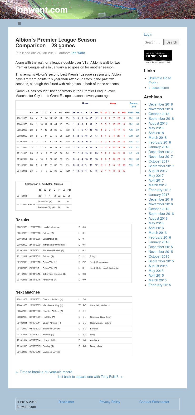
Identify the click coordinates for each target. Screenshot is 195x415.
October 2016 (159, 208)
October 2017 (159, 161)
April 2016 (156, 227)
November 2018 (161, 108)
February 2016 (160, 237)
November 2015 (161, 251)
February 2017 (160, 189)
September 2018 (161, 118)
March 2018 (158, 137)
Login (148, 34)
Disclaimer (66, 401)
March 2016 (158, 232)
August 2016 (158, 218)
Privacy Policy (109, 401)
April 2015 (156, 275)
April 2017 (156, 180)
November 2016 (161, 204)
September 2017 (161, 166)
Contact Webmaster (154, 401)
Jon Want (78, 52)
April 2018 (156, 132)
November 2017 (161, 156)
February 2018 (160, 142)
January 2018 (159, 147)
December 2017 (161, 151)
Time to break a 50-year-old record (43, 371)
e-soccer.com (159, 87)
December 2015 (161, 246)
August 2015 (158, 265)
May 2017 (156, 175)
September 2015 (161, 261)
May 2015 (156, 270)
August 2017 (158, 170)
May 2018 (156, 127)
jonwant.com (41, 9)
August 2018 (158, 123)
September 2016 (161, 213)
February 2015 (160, 284)
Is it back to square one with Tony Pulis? (90, 376)
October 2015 (159, 256)
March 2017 (158, 185)
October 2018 (159, 113)
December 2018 (161, 104)
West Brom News (155, 62)
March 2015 (158, 280)
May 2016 (156, 223)
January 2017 (159, 194)
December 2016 (161, 199)
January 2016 (159, 242)
